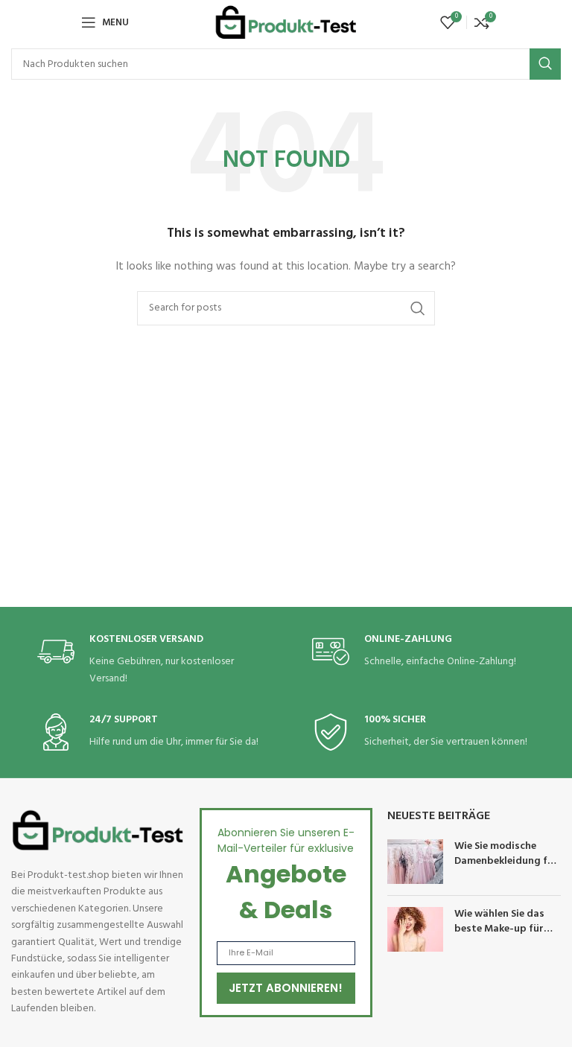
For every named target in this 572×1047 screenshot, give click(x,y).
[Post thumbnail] (415, 861)
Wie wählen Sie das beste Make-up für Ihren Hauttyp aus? (500, 929)
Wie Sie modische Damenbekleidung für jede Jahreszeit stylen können (506, 868)
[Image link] (98, 829)
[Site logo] (286, 22)
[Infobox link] (149, 660)
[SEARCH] (545, 64)
